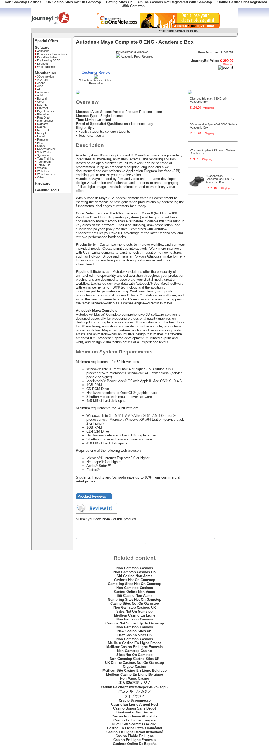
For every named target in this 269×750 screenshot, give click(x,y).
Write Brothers (46, 174)
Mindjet (41, 133)
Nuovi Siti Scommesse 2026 (134, 724)
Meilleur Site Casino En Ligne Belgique (134, 670)
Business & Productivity (52, 54)
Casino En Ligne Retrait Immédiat (134, 728)
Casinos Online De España (134, 744)
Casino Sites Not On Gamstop (134, 603)
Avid (40, 95)
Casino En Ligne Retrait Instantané (134, 732)
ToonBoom (44, 161)
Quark (41, 145)
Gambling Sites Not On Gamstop (134, 584)
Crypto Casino (134, 667)
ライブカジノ (134, 696)
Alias (40, 86)
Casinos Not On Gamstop (134, 580)
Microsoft (43, 130)
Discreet (42, 108)
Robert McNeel (46, 149)
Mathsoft (42, 123)
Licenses (43, 63)
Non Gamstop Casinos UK (134, 572)
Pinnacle (42, 139)
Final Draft (43, 117)
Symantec (43, 155)
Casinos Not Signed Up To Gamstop (134, 623)
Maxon (41, 127)
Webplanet (43, 171)
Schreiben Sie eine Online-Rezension (96, 82)
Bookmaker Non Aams (134, 712)
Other (40, 177)
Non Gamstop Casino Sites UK (134, 659)
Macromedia (45, 120)
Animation (43, 51)
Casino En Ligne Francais (134, 740)
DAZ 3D (42, 104)
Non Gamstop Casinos (134, 568)
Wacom (42, 167)
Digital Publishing (47, 57)
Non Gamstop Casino (134, 651)
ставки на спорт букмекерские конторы (134, 687)
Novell (41, 136)
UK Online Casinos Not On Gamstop (134, 663)
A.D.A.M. (42, 79)
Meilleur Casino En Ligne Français (134, 647)
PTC (40, 142)
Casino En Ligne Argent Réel (134, 704)
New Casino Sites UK (134, 631)
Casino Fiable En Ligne (135, 736)
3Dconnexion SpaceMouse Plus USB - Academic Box (221, 179)
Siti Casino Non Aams (134, 576)
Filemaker (43, 114)
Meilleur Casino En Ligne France (134, 643)
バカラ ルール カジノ (134, 691)
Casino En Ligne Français (134, 720)
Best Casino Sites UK (134, 635)
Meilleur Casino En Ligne (134, 615)
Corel (40, 101)
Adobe (41, 82)
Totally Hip (43, 164)
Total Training (45, 158)
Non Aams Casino (134, 678)
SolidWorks (44, 152)
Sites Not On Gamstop (134, 611)
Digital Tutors (45, 111)
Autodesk (43, 92)
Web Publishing (46, 66)
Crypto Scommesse (135, 700)
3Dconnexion (45, 76)
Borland (42, 98)
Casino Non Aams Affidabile (134, 716)
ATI (39, 89)
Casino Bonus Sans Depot (134, 708)
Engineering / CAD (48, 60)
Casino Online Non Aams (134, 592)
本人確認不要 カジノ (135, 683)
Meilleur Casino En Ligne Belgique (134, 674)
